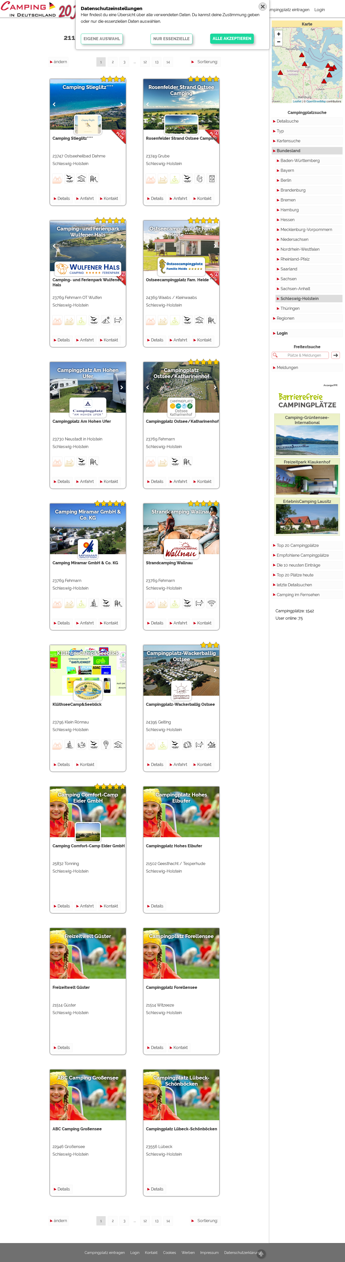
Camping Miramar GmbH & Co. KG (88, 515)
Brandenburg (293, 190)
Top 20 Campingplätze (298, 545)
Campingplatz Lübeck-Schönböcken (181, 1081)
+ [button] (278, 34)
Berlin (286, 180)
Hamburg (290, 209)
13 (156, 62)
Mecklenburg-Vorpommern (306, 229)
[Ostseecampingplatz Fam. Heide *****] (304, 63)
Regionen (285, 318)
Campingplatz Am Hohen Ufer (87, 373)
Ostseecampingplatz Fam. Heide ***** (181, 232)
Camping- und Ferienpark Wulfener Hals (88, 232)
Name (212, 70)
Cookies (169, 1253)
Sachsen (289, 278)
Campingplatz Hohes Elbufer (181, 798)
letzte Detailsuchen (294, 584)
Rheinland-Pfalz (295, 259)
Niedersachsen (294, 239)
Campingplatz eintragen (287, 9)
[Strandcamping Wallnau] (328, 65)
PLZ (214, 80)
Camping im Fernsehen (298, 594)
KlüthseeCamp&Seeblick (88, 653)
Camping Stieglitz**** (88, 87)
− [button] (278, 42)
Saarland (289, 269)
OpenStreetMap (316, 101)
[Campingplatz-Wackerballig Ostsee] (302, 54)
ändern (60, 61)
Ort (215, 89)
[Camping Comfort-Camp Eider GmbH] (280, 72)
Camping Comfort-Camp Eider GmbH (88, 798)
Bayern (287, 170)
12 (145, 62)
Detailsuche (288, 121)
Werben (188, 1253)
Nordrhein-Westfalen (300, 249)
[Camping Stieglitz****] (329, 75)
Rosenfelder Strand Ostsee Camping (181, 90)
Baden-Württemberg (300, 160)
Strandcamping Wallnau (181, 512)
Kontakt (111, 198)
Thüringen (290, 308)
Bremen (288, 200)
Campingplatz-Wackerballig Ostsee (181, 656)
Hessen (287, 219)
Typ (280, 131)
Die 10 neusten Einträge (298, 565)
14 (168, 62)
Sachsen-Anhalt (295, 288)
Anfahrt (87, 198)
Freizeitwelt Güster (88, 936)
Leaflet (297, 101)
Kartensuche (288, 140)
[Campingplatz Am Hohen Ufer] (324, 81)
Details (64, 198)
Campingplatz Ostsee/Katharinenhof (181, 373)
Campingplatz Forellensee (181, 936)
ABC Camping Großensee (87, 1078)
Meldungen (287, 367)
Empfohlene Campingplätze (303, 555)
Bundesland (288, 150)
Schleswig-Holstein (300, 298)
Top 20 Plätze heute (295, 575)
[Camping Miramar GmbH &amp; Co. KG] (331, 68)
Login (319, 9)
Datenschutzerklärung (242, 1253)
